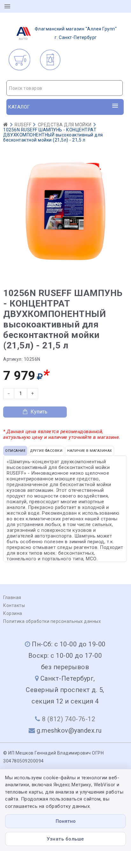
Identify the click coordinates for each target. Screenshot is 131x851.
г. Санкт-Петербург (76, 33)
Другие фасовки (46, 451)
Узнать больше (65, 839)
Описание (15, 451)
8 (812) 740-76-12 (68, 719)
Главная (12, 597)
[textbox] (64, 88)
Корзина (12, 613)
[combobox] (64, 88)
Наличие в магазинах (89, 451)
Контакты (14, 605)
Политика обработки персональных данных (52, 621)
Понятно (66, 821)
